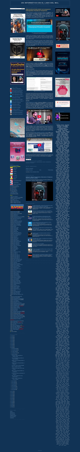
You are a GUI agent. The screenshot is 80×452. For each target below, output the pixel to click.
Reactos (66, 347)
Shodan (64, 176)
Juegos (63, 165)
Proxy (60, 198)
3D (61, 261)
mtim (63, 438)
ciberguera (61, 353)
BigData (61, 154)
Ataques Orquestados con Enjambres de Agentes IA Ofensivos (42, 254)
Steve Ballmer (60, 421)
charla (64, 209)
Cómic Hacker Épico (16, 292)
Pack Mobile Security (14, 192)
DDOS (64, 261)
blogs (57, 170)
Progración (57, 415)
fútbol (68, 286)
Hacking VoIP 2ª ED (16, 308)
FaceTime (67, 316)
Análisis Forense (16, 273)
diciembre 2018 (14, 348)
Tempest (57, 264)
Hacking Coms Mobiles (17, 318)
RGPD (56, 416)
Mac (60, 212)
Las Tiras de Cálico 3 (17, 223)
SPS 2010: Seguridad (16, 326)
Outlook (64, 263)
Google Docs (57, 397)
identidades (59, 437)
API (66, 216)
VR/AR (66, 218)
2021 (12, 343)
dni (67, 334)
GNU (60, 282)
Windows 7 (57, 162)
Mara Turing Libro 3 (16, 242)
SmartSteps (58, 370)
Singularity (63, 349)
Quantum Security (17, 213)
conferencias (64, 130)
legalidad (57, 205)
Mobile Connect (65, 262)
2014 (12, 395)
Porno (65, 297)
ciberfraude (57, 353)
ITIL (59, 400)
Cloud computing (67, 167)
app (57, 244)
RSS (61, 219)
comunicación (62, 334)
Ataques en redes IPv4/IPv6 (17, 315)
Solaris (65, 420)
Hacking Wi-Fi (15, 247)
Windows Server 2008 (66, 284)
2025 (12, 337)
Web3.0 (64, 321)
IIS (61, 176)
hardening (58, 134)
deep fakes (62, 260)
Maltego (67, 330)
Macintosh (64, 330)
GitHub (59, 226)
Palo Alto (64, 346)
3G (62, 230)
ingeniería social (62, 237)
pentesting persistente (65, 251)
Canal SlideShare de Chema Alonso (17, 110)
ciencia (57, 301)
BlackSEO (65, 217)
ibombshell (64, 280)
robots (67, 198)
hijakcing (57, 436)
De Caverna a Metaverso (17, 232)
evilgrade (62, 354)
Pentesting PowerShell (17, 291)
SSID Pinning (67, 417)
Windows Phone (63, 279)
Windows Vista (61, 159)
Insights (65, 400)
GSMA (58, 267)
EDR (64, 304)
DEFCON (63, 252)
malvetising (57, 438)
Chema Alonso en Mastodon (16, 102)
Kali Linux (64, 197)
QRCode (61, 347)
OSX (58, 346)
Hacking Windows (16, 274)
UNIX (58, 311)
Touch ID (63, 371)
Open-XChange (61, 413)
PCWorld (63, 185)
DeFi (66, 252)
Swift (67, 370)
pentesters (61, 215)
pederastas (64, 379)
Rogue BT (67, 368)
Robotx (66, 416)
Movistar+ (60, 204)
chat (67, 220)
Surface (65, 370)
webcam (64, 219)
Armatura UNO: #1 (17, 258)
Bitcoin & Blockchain (16, 280)
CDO (67, 212)
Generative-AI (66, 145)
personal (58, 144)
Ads (56, 270)
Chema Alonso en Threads (16, 97)
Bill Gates (66, 294)
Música (68, 151)
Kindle (65, 403)
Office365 (67, 238)
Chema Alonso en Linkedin (16, 107)
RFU (68, 415)
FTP (63, 266)
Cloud (57, 183)
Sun (63, 243)
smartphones (60, 337)
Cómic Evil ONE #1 (16, 265)
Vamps (61, 321)
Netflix (58, 250)
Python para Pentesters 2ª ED (18, 294)
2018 (12, 347)
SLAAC (60, 298)
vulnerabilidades (61, 235)
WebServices (58, 351)
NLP (58, 366)
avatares (68, 279)
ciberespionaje (59, 168)
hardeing (61, 435)
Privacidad (66, 129)
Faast (68, 186)
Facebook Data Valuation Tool (48, 154)
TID (63, 204)
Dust (59, 219)
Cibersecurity (67, 315)
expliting (57, 433)
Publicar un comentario (29, 168)
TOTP (62, 209)
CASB (57, 388)
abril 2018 (13, 385)
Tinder (60, 299)
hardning (67, 435)
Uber (64, 350)
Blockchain (67, 152)
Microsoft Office (62, 232)
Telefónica (67, 131)
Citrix (66, 186)
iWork (62, 312)
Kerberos (57, 318)
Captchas (64, 230)
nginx (56, 336)
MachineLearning (67, 364)
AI (62, 127)
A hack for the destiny (16, 276)
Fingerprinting (66, 137)
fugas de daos (62, 434)
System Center (59, 350)
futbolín (65, 434)
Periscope (67, 414)
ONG (60, 254)
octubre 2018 (14, 351)
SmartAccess (60, 419)
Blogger (66, 235)
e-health (68, 264)
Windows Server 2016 (17, 202)
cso (59, 301)
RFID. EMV (65, 415)
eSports (59, 354)
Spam (60, 150)
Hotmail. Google (61, 399)
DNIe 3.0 (64, 316)
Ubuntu (59, 181)
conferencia (58, 186)
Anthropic (62, 314)
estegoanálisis (58, 261)
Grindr (64, 397)
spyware (67, 269)
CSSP (64, 388)
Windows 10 (66, 171)
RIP (58, 416)
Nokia (60, 366)
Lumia (66, 405)
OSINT (14, 250)
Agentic (57, 203)
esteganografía (66, 202)
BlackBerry (58, 295)
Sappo (63, 298)
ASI (59, 383)
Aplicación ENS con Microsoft (18, 317)
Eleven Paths (65, 138)
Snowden (63, 420)
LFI (68, 277)
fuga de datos (66, 170)
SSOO (67, 369)
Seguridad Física (60, 166)
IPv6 (65, 165)
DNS (66, 169)
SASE (68, 416)
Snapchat (65, 320)
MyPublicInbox (12, 412)
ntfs (65, 438)
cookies (62, 286)
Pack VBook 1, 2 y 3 (14, 199)
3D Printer (63, 245)
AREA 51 (14, 178)
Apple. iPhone (65, 385)
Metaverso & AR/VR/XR (17, 225)
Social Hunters (15, 235)
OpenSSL (64, 271)
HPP (67, 328)
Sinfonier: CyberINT (16, 286)
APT (64, 195)
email (65, 286)
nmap (56, 287)
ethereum (63, 214)
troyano (65, 221)
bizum (62, 352)
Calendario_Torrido (59, 218)
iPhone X (57, 379)
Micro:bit (66, 345)
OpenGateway (59, 239)
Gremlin (59, 297)
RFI (58, 283)
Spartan (68, 420)
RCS (68, 367)
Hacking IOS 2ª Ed (16, 301)
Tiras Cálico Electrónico (17, 260)
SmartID (68, 283)
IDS (64, 277)
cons (68, 172)
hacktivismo (67, 214)
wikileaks (67, 219)
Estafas (67, 146)
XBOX (65, 229)
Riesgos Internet (16, 267)
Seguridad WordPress (16, 283)
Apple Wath (57, 385)
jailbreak (57, 177)
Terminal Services (63, 199)
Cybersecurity (64, 227)
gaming (61, 188)
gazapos (68, 434)
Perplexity (57, 216)
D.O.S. (60, 252)
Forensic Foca (67, 266)
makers (62, 210)
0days (66, 287)
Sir (66, 418)
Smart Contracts (65, 247)
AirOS (63, 383)
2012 (12, 398)
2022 (12, 341)
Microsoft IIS (64, 331)
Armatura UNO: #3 (17, 256)
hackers (66, 135)
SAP (56, 348)
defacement (62, 301)
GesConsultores (62, 396)
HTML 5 (65, 317)
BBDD (68, 314)
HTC (58, 398)
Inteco (67, 400)
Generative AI (58, 165)
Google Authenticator (59, 246)
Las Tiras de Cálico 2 (17, 234)
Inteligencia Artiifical (61, 363)
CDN (64, 338)
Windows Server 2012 (16, 312)
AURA (43, 14)
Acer (61, 383)
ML (61, 226)
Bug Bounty (15, 246)
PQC (63, 250)
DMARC (61, 316)
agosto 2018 (14, 354)
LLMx (60, 404)
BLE (66, 245)
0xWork (58, 382)
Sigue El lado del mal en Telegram (17, 92)
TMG (67, 421)
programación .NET (60, 221)
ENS (68, 235)
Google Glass (59, 328)
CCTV (62, 338)
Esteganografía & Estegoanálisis (18, 298)
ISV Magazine (62, 362)
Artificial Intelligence (64, 134)
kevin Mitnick (63, 269)
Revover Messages (62, 416)
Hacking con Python (16, 293)
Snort (60, 420)
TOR (57, 202)
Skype (61, 247)
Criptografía (67, 150)
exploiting (64, 168)
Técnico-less (64, 193)
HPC (56, 398)
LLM (64, 135)
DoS (62, 277)
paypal (68, 301)
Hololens (57, 399)
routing (57, 337)
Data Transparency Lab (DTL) (32, 12)
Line (56, 364)
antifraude (68, 311)
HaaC (62, 282)
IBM (63, 218)
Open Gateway (65, 228)
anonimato (58, 201)
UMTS (63, 299)
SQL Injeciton (64, 369)
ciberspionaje (59, 286)
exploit (64, 164)
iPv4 (66, 182)
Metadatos (65, 142)
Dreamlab (14, 171)
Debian (57, 234)
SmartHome (64, 196)
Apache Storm (63, 384)
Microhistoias (63, 365)
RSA (63, 234)
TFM (62, 350)
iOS (61, 144)
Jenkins (56, 403)
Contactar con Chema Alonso (16, 88)
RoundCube (58, 369)
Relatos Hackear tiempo (17, 241)
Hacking (58, 125)
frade (67, 433)
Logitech (61, 405)
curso (67, 209)
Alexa (62, 217)
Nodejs (68, 318)
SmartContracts (61, 180)
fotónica (62, 335)
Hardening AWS (15, 229)
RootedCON (63, 332)
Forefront (58, 262)
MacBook (60, 271)
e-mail (68, 144)
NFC (64, 238)
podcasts (57, 169)
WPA (57, 333)
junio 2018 (14, 382)
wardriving (61, 302)
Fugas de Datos (62, 205)
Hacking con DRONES (17, 277)
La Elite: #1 (16, 252)
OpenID (64, 413)
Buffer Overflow (60, 288)
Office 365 (60, 243)
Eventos (62, 125)
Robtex (68, 347)
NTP (68, 345)
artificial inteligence (58, 352)
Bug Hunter (15, 211)
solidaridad (58, 381)
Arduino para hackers (17, 198)
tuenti (68, 233)
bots (64, 198)
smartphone (57, 200)
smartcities (63, 287)
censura (62, 300)
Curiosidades (65, 126)
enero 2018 (14, 389)
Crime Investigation (16, 278)
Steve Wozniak (64, 278)
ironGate (66, 437)
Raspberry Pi (15, 249)
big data (57, 151)
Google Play (58, 179)
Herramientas (67, 159)
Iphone (58, 136)
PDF (62, 198)
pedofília (68, 438)
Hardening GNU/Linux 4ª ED (17, 303)
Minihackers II (16, 214)
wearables (64, 381)
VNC (68, 371)
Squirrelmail (62, 370)
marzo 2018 (14, 386)
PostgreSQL (67, 319)
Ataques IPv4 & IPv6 (17, 201)
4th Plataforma (29, 14)
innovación (59, 153)
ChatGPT (64, 144)
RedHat (62, 268)
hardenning (64, 435)
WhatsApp (61, 146)
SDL (61, 369)
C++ (68, 387)
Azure (62, 201)
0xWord (11, 411)
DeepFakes (68, 162)
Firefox (61, 169)
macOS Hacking (16, 279)
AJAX (64, 382)
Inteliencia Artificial (58, 401)
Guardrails (65, 328)
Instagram (67, 205)
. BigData (67, 381)
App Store (59, 270)
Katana (62, 403)
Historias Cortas (16, 227)
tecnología (58, 249)
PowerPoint (57, 347)
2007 (12, 405)
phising (64, 380)
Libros (63, 131)
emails (61, 431)
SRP (64, 417)
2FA (67, 161)
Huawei (64, 399)
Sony (68, 320)
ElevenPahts (67, 270)
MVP (61, 262)
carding (59, 300)
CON (68, 163)
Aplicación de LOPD (16, 328)
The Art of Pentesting (16, 224)
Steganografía (67, 298)
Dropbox (57, 282)
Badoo (67, 386)
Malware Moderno (16, 240)
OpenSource (58, 229)
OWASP (61, 263)
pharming (61, 380)
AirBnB (68, 337)
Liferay (67, 404)
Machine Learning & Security (18, 264)
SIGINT (59, 417)
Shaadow (68, 348)
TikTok (65, 239)
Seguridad (67, 254)
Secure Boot (64, 348)
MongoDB (65, 318)
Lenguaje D (63, 404)
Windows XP (58, 184)
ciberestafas (59, 193)
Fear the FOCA (13, 187)
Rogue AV (64, 368)
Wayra (64, 183)
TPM (69, 421)
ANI (66, 382)
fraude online (63, 182)
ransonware (67, 380)
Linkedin (58, 222)
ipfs (59, 379)
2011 (12, 399)
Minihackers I (16, 215)
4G (57, 281)
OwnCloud (61, 414)
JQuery (65, 402)
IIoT (69, 399)
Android (58, 138)
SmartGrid (67, 419)
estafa (64, 431)
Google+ (57, 317)
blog (67, 166)
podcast (60, 170)
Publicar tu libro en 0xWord (14, 165)
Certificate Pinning (63, 281)
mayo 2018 (14, 383)
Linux (68, 136)
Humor (67, 132)
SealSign (67, 263)
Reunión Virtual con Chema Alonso (17, 90)
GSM (67, 221)
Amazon (61, 187)
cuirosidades (61, 430)
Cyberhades (12, 417)
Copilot (62, 304)
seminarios (57, 314)
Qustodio (66, 367)
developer (62, 186)
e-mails (57, 230)
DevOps (60, 234)
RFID (67, 267)
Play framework (58, 367)
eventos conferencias (65, 432)
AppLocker (67, 384)
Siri (65, 220)
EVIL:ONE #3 (16, 248)
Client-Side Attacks (16, 275)
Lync (68, 405)
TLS (56, 284)
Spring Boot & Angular (16, 266)
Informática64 (60, 228)
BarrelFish (57, 387)
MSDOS (57, 271)
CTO (64, 315)
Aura (64, 146)
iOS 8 (62, 436)
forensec (65, 433)
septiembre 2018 (15, 352)
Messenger (67, 249)
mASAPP (65, 312)
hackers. (58, 435)
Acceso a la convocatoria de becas (40, 91)
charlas (62, 133)
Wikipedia (65, 311)
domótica (60, 280)
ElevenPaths (63, 132)
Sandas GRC (62, 320)
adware (66, 204)
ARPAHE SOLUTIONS (17, 184)
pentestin (68, 312)
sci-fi (68, 244)
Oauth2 (57, 243)
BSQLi (57, 252)
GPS (59, 176)
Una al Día (14, 324)
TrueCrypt (58, 321)
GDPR (62, 238)
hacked (67, 184)
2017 (12, 391)
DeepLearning (66, 215)
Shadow (57, 349)
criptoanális (57, 430)
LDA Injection (68, 403)
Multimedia (57, 263)
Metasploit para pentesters (18, 311)
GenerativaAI (57, 396)
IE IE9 (67, 164)
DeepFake (65, 296)
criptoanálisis (65, 233)
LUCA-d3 (51, 13)
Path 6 (57, 332)
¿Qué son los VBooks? (14, 196)
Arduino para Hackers (16, 263)
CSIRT (60, 388)
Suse (68, 349)
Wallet (65, 299)
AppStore (66, 314)
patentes (59, 287)
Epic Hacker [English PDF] (17, 296)
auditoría (59, 148)
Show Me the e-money (17, 251)
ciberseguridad (60, 129)
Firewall (64, 203)
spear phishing (58, 245)
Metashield (57, 232)
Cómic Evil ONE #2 (17, 261)
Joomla (66, 231)
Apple (62, 138)
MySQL (67, 177)
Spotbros (57, 421)
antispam (67, 229)
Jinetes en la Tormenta (17, 245)
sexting (69, 248)
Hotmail (68, 227)
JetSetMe (59, 403)
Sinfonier (63, 220)
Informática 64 (62, 231)
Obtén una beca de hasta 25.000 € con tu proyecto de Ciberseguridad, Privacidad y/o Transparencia (38, 10)
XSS (63, 163)
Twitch (67, 371)
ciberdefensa (66, 300)
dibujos (62, 202)
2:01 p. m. (40, 160)
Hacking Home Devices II (18, 217)
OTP (56, 247)
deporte (57, 280)
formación (58, 132)
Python (63, 148)
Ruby (66, 236)
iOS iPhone (64, 436)
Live (61, 330)
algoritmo (58, 260)
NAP (56, 366)
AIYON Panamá (15, 182)
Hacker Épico (15, 310)
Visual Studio (61, 264)
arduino (60, 233)
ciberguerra (63, 184)
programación (62, 162)
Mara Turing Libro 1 (16, 244)
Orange (68, 331)
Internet (58, 139)
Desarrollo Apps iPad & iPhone (18, 314)
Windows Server (59, 160)
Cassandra (67, 388)
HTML (58, 220)
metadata (64, 177)
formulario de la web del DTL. (30, 71)
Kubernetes (58, 236)
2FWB (58, 294)
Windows (58, 137)
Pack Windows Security (14, 193)
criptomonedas (63, 161)
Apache (61, 167)
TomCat (60, 371)
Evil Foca (68, 201)
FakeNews (60, 203)
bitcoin (64, 160)
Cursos (59, 133)
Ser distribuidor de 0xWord (14, 185)
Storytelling (15, 230)
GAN (63, 249)
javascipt (67, 335)
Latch (61, 135)
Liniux (58, 405)
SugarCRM (64, 421)
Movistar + (64, 172)
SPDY (62, 417)
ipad (60, 163)
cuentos (63, 244)
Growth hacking (61, 317)
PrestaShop (57, 320)
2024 (12, 338)
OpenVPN (57, 319)
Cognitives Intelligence (59, 296)
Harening (68, 398)
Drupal (68, 296)
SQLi (60, 220)
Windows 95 (60, 333)
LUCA (57, 146)
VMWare (67, 350)
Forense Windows (16, 329)
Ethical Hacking (16, 200)
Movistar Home (48, 14)
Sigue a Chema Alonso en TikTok (17, 94)
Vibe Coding (60, 284)
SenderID (61, 283)
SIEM (57, 417)
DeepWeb (67, 261)
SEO (60, 216)
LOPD (58, 212)
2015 (12, 394)
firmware (62, 433)
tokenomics (58, 167)
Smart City (64, 283)
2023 (12, 340)
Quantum (67, 185)
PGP (61, 236)
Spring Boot (15, 262)
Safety (63, 418)
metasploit (61, 151)
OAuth (60, 250)
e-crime (62, 181)
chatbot (59, 202)
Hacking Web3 (15, 228)
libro (67, 168)
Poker (67, 346)
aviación (67, 333)
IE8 (63, 329)
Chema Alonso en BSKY (16, 104)
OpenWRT (58, 414)
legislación (64, 212)
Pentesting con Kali (17, 197)
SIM (62, 254)
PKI (66, 271)
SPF (62, 239)
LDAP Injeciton (57, 404)
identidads (63, 437)
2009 (12, 402)
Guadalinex (67, 397)
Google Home (63, 253)
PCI (59, 346)
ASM (59, 281)
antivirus (57, 233)
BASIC (61, 294)
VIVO (62, 311)
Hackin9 (58, 329)
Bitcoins (64, 166)
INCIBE (57, 362)
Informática (61, 400)
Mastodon (57, 278)
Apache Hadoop (63, 303)
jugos (68, 437)
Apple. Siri (61, 385)
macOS (58, 215)
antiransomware (59, 251)
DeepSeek (59, 213)
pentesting (59, 127)
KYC (64, 363)
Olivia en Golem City (17, 218)
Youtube (57, 163)
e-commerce (67, 234)
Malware (66, 133)
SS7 (58, 348)
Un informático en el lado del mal (40, 3)
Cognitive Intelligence (60, 152)
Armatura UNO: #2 (17, 257)
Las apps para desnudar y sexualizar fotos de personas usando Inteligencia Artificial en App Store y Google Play (42, 206)
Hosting (61, 329)
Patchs (60, 319)
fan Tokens (62, 194)
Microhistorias (15, 309)
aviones (58, 334)
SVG (58, 418)
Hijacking (61, 200)
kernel (66, 248)
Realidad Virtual (58, 268)
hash (65, 335)
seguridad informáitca (66, 313)
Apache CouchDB (58, 384)
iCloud (60, 312)
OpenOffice (67, 232)
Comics (61, 137)
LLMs (62, 142)
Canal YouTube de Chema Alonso (17, 112)
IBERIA (67, 399)
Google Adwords (67, 396)
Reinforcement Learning (59, 368)
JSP (68, 317)
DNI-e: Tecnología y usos (17, 325)
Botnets (58, 199)
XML (66, 321)
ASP (57, 303)
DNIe (68, 245)
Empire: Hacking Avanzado (17, 259)
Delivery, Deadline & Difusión (16, 366)
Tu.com (64, 226)
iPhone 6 (65, 354)
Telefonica (57, 299)
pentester (66, 210)
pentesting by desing (59, 313)
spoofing (67, 178)
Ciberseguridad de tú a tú (17, 233)
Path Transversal (64, 366)
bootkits (57, 312)
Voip (67, 213)
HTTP (69, 187)
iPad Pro (68, 436)
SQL (68, 332)
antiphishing (67, 243)
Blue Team (67, 237)
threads (61, 381)
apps (67, 199)
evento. (61, 432)
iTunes (56, 437)
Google (59, 130)
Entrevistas (61, 143)
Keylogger (67, 363)
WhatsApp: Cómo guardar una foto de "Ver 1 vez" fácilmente (42, 210)
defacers (64, 353)
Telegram (57, 188)
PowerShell (58, 154)
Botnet (61, 211)
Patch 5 (64, 414)
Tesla (56, 311)
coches (65, 264)
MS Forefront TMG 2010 (17, 327)
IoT (68, 169)
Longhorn (63, 364)
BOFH (63, 294)
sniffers (57, 235)
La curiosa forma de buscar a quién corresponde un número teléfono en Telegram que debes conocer (41, 223)
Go (56, 297)
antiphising (67, 351)
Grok (62, 328)
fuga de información (66, 211)
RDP (58, 247)
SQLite (64, 254)
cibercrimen (61, 155)
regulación (57, 302)
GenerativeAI (58, 149)
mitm (65, 151)
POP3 (62, 346)
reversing (63, 216)
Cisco (64, 288)
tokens (65, 163)
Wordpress (58, 178)
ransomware (58, 211)
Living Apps (62, 171)
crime (65, 334)
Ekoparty (14, 173)
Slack (66, 349)
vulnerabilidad (65, 337)
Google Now (61, 397)
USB (56, 237)
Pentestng (68, 366)
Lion (66, 282)
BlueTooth (65, 187)
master (68, 280)
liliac (61, 379)
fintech (59, 433)
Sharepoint (68, 268)
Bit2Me (65, 201)
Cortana (58, 316)
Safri (65, 418)
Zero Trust (64, 333)
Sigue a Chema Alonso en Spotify (17, 99)
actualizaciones (63, 351)
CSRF (61, 249)
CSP (62, 388)
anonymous (66, 285)
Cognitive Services (65, 153)
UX (60, 311)
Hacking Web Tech (16, 285)
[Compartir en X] (28, 159)
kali (65, 181)
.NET (57, 176)
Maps (60, 318)
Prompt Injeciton (62, 415)
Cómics (57, 145)
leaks (60, 265)
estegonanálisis (59, 335)
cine (68, 204)
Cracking (67, 176)
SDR (66, 332)
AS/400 (57, 383)
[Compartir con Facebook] (29, 159)
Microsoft (59, 147)
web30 (65, 302)
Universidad (58, 142)
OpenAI (62, 179)
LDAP (59, 195)
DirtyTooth (58, 238)
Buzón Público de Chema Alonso (17, 91)
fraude (65, 154)
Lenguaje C (58, 330)
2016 (12, 392)
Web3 (63, 150)
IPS (59, 362)
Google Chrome (59, 172)
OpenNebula (67, 413)
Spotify (62, 229)
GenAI (61, 136)
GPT (63, 170)
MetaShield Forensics (59, 331)
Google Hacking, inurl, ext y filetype (38, 243)
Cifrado (57, 159)
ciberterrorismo (58, 269)
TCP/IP (69, 278)
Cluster (14, 290)
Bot (62, 265)
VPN (65, 213)
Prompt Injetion (62, 367)
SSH (68, 236)
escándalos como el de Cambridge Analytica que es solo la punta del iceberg (39, 41)
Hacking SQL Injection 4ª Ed (17, 316)
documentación (58, 214)
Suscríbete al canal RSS (16, 109)
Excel (61, 197)
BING (68, 165)
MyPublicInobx (67, 365)
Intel (65, 267)
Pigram (64, 319)
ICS (64, 282)
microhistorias (58, 185)
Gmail (64, 169)
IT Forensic (15, 175)
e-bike (67, 353)
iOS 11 (60, 436)
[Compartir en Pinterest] (30, 159)
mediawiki (61, 438)
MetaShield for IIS (58, 365)
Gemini (58, 171)
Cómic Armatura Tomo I (17, 268)
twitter (57, 150)
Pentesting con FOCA (16, 299)
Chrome (64, 188)
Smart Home (66, 250)
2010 (12, 401)
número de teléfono (60, 336)
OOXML (60, 196)
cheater (65, 352)
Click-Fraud (67, 288)
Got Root (14, 284)
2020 (12, 344)
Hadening (64, 398)
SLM (65, 268)
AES (60, 314)
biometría (57, 194)
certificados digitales (61, 248)
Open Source (59, 164)
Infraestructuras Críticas (17, 282)
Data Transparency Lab (30, 102)
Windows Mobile (58, 279)
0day (60, 230)
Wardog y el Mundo (16, 307)
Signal (60, 349)
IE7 (66, 277)
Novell (62, 297)
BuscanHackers (60, 315)
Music (68, 282)
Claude (65, 194)
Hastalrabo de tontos (66, 246)
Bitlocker (67, 303)
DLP (67, 281)
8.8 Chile (14, 169)
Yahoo (60, 227)
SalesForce (60, 348)
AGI (62, 382)
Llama (65, 200)
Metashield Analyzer (61, 345)
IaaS (65, 362)
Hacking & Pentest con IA (18, 216)
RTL (63, 347)
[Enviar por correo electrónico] (26, 159)
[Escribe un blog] (27, 159)
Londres (64, 405)
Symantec (57, 371)
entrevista (66, 260)
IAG (67, 317)
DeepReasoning (58, 277)
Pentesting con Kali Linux (17, 302)
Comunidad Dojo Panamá (17, 180)
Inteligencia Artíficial (63, 401)
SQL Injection (64, 149)
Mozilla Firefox (62, 222)
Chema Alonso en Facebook (16, 105)
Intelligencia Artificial (60, 402)
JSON (65, 329)
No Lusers (62, 139)
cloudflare (58, 182)
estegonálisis (67, 431)
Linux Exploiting (15, 300)
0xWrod (60, 382)
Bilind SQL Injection (61, 387)
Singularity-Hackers (13, 415)
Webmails (67, 222)
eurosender (58, 432)
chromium (68, 352)
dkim (68, 239)
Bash (57, 315)
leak (69, 182)
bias (58, 237)
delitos (66, 301)
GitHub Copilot (62, 267)
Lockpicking (59, 364)
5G (68, 302)
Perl (62, 319)
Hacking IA (15, 212)
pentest (58, 135)
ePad (66, 430)
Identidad (64, 136)
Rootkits (60, 278)
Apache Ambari (67, 383)
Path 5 (64, 236)
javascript (67, 183)
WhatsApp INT (15, 231)
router (69, 336)
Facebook (61, 145)
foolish (66, 244)
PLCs (56, 283)
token (62, 195)
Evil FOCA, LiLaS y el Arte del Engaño (18, 365)
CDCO (58, 304)
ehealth (58, 265)
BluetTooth (66, 387)
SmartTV (60, 183)
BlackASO (58, 338)
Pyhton (60, 332)
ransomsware (65, 336)
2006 (12, 406)
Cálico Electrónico (13, 416)
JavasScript (68, 402)
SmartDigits (64, 419)
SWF (60, 418)
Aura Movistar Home (63, 386)
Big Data (14, 226)
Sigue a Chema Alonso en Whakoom (17, 96)
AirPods (60, 303)
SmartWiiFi (57, 420)
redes (66, 148)
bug (68, 149)
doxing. (64, 430)
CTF (60, 304)
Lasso (67, 329)
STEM (56, 418)
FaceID (67, 304)
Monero (62, 318)
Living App (57, 187)
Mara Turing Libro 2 (16, 243)
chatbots (59, 244)
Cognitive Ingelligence (65, 295)
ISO (57, 400)
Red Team (15, 269)
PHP (60, 177)
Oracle (66, 179)
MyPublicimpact (12, 414)
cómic (62, 213)
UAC (67, 193)
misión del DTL (30, 37)
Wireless (66, 180)
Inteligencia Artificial (62, 128)
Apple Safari (63, 270)
